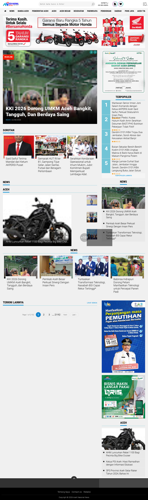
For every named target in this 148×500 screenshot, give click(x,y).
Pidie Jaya (129, 11)
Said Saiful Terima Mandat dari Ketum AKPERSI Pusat (17, 161)
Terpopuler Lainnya (123, 176)
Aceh (54, 11)
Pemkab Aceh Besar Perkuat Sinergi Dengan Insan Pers (120, 225)
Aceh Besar (65, 11)
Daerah (118, 11)
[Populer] (120, 4)
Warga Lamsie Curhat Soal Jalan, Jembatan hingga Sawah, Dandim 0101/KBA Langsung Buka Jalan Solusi (126, 166)
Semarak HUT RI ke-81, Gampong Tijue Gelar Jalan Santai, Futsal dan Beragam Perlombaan (49, 164)
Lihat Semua (92, 303)
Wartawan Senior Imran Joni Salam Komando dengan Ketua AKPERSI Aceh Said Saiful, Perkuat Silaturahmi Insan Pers (126, 109)
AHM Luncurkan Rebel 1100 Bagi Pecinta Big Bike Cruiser (38, 241)
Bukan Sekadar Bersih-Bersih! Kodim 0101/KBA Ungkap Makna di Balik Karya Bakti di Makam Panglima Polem (127, 151)
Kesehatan (79, 11)
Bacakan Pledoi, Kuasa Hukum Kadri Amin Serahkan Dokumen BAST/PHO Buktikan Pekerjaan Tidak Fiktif (127, 122)
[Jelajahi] (144, 4)
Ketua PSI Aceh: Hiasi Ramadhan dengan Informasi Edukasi (123, 463)
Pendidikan (106, 11)
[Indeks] (115, 4)
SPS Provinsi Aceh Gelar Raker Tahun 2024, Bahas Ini (121, 472)
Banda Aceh (23, 11)
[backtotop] (74, 479)
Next (65, 315)
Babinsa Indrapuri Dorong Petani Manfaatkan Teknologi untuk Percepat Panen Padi (126, 285)
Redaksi (87, 492)
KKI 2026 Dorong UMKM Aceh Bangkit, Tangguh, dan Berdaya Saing (49, 111)
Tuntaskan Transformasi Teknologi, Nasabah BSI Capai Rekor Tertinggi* (124, 235)
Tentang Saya (64, 492)
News (12, 11)
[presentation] (91, 52)
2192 (57, 314)
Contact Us (77, 492)
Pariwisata (92, 11)
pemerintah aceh (40, 11)
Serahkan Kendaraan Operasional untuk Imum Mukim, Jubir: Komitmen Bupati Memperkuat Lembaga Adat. (82, 166)
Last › (74, 315)
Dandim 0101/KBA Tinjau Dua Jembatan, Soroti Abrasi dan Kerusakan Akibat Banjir (127, 135)
